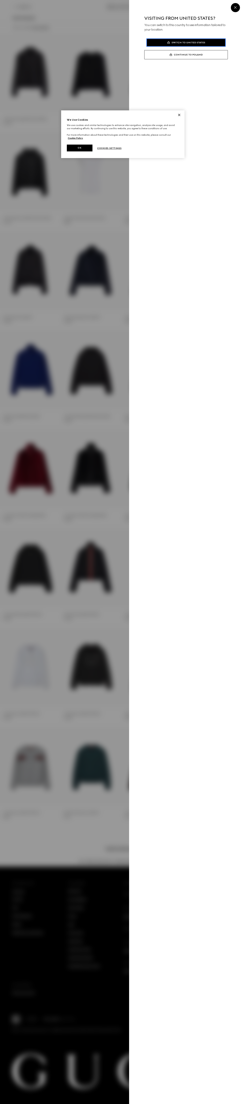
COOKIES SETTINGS (109, 148)
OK (79, 147)
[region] (123, 134)
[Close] (235, 7)
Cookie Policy (75, 138)
